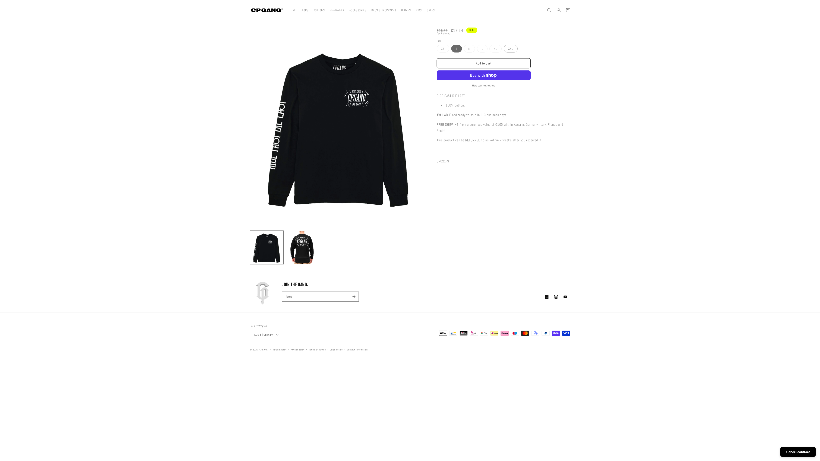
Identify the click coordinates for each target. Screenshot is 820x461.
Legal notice (336, 349)
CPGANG (263, 349)
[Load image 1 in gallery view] (266, 247)
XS (445, 50)
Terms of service (317, 349)
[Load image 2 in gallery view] (302, 247)
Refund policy (279, 349)
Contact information (357, 349)
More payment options (483, 85)
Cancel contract (798, 452)
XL (498, 50)
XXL (510, 49)
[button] (549, 10)
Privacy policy (298, 349)
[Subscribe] (354, 297)
